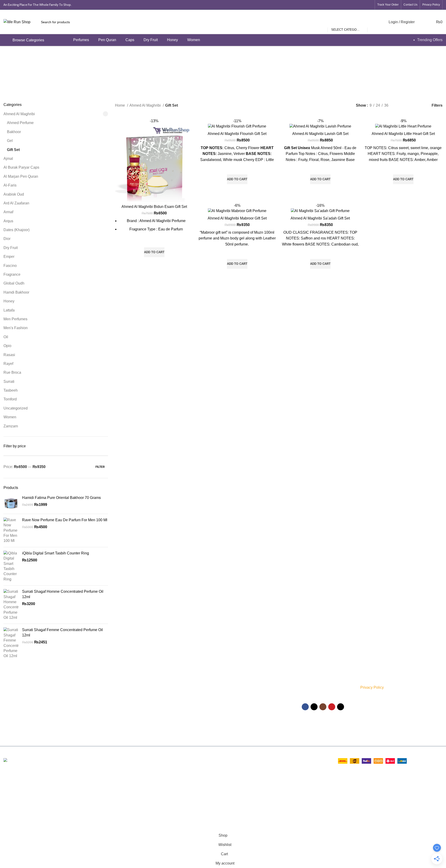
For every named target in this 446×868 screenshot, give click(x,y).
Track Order (235, 719)
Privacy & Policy (238, 687)
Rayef (8, 364)
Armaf (8, 212)
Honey (8, 301)
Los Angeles (13, 802)
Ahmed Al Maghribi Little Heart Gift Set (403, 134)
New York (11, 776)
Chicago (10, 811)
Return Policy (236, 711)
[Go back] (191, 69)
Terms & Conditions (240, 703)
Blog (229, 735)
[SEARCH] (372, 22)
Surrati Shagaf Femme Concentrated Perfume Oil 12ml (62, 632)
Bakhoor (14, 132)
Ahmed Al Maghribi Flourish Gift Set (237, 134)
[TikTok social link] (368, 5)
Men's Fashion (15, 328)
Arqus (8, 221)
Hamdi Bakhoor (16, 292)
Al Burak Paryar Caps (21, 167)
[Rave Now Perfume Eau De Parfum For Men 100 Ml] (11, 531)
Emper (8, 257)
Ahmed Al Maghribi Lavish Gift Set (320, 134)
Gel (10, 141)
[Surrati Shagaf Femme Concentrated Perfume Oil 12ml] (11, 642)
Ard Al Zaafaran (16, 203)
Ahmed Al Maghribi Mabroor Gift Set (237, 218)
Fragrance (11, 274)
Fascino (10, 266)
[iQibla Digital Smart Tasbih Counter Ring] (11, 566)
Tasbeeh (10, 390)
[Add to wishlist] (154, 241)
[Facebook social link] (337, 5)
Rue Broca (12, 372)
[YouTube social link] (360, 5)
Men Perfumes (15, 319)
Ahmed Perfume (20, 123)
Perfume (158, 687)
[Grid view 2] (399, 105)
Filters (437, 105)
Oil (5, 337)
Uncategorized (15, 408)
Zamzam (10, 426)
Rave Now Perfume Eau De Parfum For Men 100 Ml (64, 520)
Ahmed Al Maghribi (19, 114)
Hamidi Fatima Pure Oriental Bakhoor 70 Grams (61, 498)
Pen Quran (160, 719)
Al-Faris (9, 185)
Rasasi (9, 355)
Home (120, 105)
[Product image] (154, 160)
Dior (6, 239)
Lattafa (9, 310)
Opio (7, 346)
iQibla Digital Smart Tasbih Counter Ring (55, 553)
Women (9, 417)
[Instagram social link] (353, 5)
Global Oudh (13, 283)
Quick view (154, 263)
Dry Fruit (10, 248)
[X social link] (345, 5)
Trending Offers (430, 40)
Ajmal (8, 158)
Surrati (8, 381)
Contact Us (234, 727)
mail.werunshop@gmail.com (39, 718)
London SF (12, 785)
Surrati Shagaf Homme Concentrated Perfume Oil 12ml (62, 594)
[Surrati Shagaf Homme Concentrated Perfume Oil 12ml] (11, 604)
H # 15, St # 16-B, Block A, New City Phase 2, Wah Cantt (51, 709)
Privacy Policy (372, 687)
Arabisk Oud (13, 194)
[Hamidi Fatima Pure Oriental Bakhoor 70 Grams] (11, 502)
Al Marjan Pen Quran (20, 176)
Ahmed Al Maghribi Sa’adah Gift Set (320, 218)
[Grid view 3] (408, 105)
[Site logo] (16, 22)
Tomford (10, 399)
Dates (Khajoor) (16, 230)
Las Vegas (12, 820)
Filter (100, 466)
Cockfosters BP (16, 794)
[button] (154, 252)
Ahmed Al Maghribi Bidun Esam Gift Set (154, 207)
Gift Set (13, 150)
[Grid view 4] (417, 105)
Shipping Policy (237, 695)
